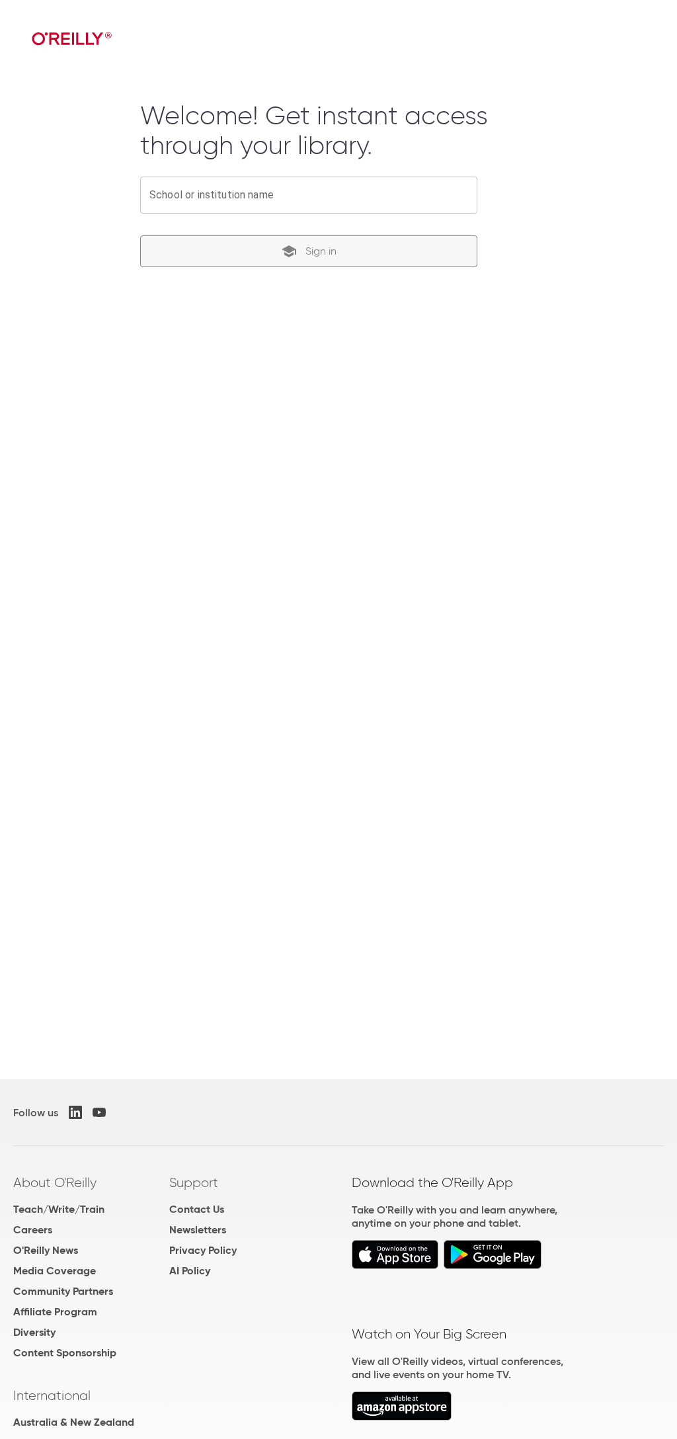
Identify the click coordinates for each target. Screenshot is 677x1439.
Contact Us (196, 1209)
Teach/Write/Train (58, 1209)
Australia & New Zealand (73, 1422)
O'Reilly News (45, 1250)
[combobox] (308, 195)
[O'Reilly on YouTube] (99, 1112)
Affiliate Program (55, 1312)
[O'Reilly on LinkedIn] (75, 1112)
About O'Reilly (55, 1182)
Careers (32, 1230)
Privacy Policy (203, 1250)
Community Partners (63, 1291)
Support (193, 1182)
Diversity (34, 1332)
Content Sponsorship (64, 1353)
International (52, 1395)
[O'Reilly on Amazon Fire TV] (402, 1417)
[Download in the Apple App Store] (395, 1265)
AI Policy (189, 1271)
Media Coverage (54, 1271)
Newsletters (197, 1230)
